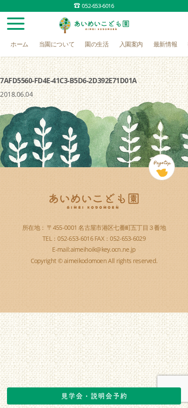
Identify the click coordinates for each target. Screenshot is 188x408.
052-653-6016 (98, 6)
